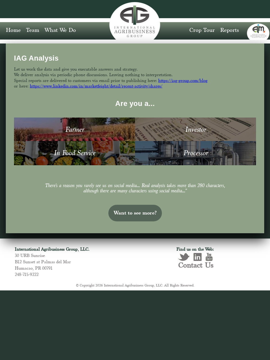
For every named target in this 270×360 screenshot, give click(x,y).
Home (13, 30)
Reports (229, 30)
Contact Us (195, 265)
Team (32, 30)
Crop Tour (202, 30)
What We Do (60, 30)
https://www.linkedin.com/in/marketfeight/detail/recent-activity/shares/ (96, 86)
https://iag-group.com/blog (183, 80)
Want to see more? (135, 213)
